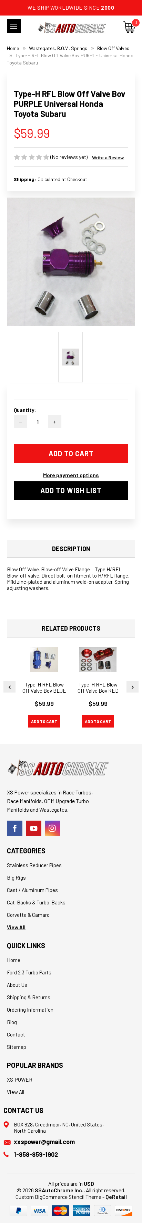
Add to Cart (44, 721)
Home (13, 960)
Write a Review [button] (108, 157)
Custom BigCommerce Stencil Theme (58, 1196)
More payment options (71, 475)
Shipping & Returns (28, 997)
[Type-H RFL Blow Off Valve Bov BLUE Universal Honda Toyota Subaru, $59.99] (44, 659)
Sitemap (16, 1047)
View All (16, 927)
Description (71, 548)
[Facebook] (14, 828)
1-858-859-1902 (36, 1154)
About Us (17, 985)
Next (132, 686)
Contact (16, 1034)
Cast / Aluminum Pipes (32, 890)
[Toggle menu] (14, 26)
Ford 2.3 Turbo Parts (29, 972)
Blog (12, 1022)
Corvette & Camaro (28, 915)
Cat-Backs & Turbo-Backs (36, 902)
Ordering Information (30, 1009)
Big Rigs (16, 877)
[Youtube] (33, 828)
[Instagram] (52, 828)
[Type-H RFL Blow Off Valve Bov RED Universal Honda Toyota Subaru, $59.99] (97, 659)
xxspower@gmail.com (44, 1141)
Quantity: (25, 410)
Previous (9, 686)
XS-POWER (19, 1079)
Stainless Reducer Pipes (34, 865)
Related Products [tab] (71, 628)
